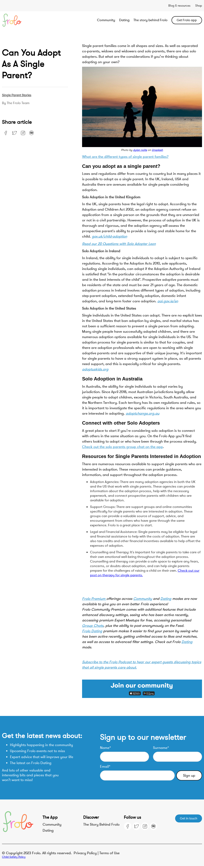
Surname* (161, 747)
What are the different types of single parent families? (125, 156)
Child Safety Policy (14, 857)
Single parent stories (16, 95)
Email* (105, 766)
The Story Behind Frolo (101, 824)
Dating (124, 20)
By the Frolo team (15, 103)
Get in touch (188, 818)
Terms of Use (109, 853)
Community (106, 20)
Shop (198, 6)
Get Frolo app (187, 20)
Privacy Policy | (86, 853)
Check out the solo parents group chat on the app (122, 446)
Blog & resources (179, 6)
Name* (105, 747)
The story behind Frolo (150, 20)
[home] (22, 20)
